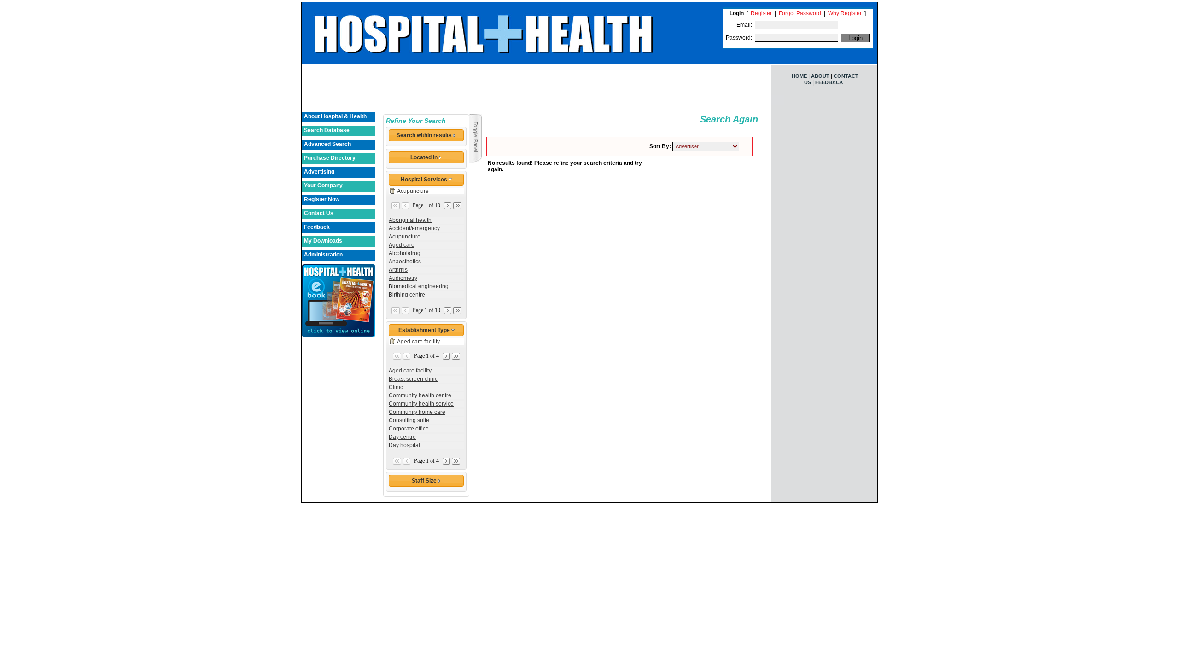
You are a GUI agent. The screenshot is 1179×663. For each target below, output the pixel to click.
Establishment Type (424, 330)
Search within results (425, 135)
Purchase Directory (330, 158)
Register (761, 13)
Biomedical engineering (419, 286)
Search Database (327, 130)
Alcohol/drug (404, 253)
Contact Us (318, 213)
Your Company (323, 185)
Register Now (321, 199)
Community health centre (420, 395)
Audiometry (403, 278)
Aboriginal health (410, 220)
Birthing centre (407, 294)
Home (799, 76)
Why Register (845, 13)
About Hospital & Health (335, 116)
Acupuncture (413, 191)
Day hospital (404, 445)
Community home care (417, 412)
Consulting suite (409, 420)
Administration (323, 254)
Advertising (319, 172)
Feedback (317, 227)
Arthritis (398, 270)
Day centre (402, 437)
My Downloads (323, 241)
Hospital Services (425, 179)
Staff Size (425, 480)
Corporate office (409, 428)
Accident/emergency (414, 228)
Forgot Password (800, 13)
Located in (424, 157)
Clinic (396, 387)
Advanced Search (327, 144)
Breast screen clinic (413, 379)
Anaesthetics (405, 261)
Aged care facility (418, 341)
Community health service (421, 404)
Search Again (729, 119)
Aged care (401, 245)
